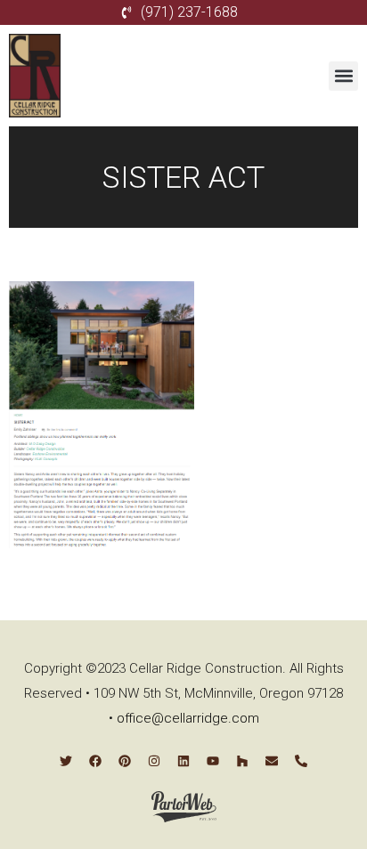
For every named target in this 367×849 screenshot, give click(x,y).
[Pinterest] (124, 760)
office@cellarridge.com (188, 718)
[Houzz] (242, 760)
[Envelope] (271, 760)
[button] (343, 76)
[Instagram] (154, 760)
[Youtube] (212, 760)
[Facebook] (95, 760)
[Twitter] (65, 760)
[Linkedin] (183, 760)
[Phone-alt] (301, 760)
